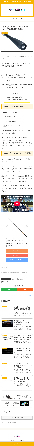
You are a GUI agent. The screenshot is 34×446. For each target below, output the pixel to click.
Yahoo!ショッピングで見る (17, 259)
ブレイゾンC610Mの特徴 (15, 97)
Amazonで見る (17, 250)
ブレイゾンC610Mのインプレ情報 (17, 99)
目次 (14, 93)
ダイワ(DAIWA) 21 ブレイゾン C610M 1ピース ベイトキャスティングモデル (16, 243)
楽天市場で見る (17, 255)
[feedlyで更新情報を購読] (9, 289)
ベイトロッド (6, 279)
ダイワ (15, 279)
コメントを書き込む (17, 417)
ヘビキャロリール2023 (17, 440)
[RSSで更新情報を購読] (25, 289)
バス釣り (21, 279)
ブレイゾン (6, 281)
